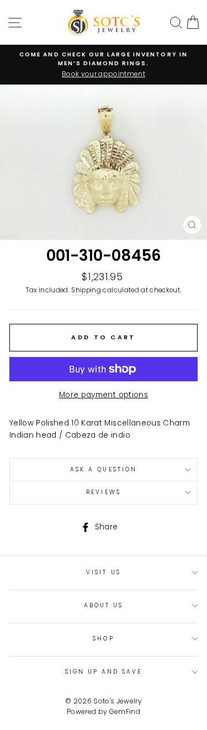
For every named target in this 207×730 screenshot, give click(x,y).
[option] (103, 64)
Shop (103, 638)
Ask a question (103, 469)
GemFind (124, 711)
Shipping (86, 290)
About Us (103, 605)
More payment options (103, 395)
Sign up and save (103, 672)
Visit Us (103, 572)
